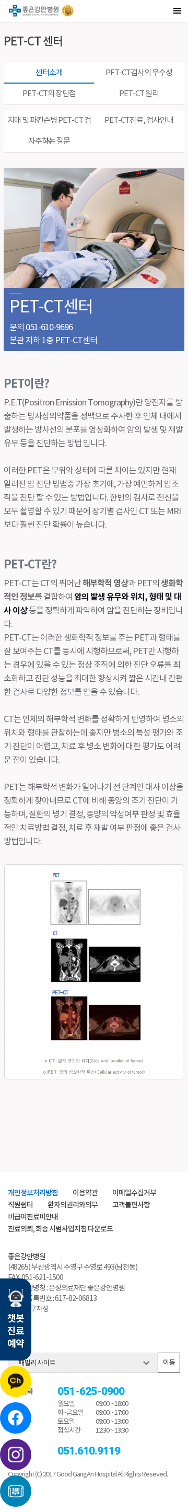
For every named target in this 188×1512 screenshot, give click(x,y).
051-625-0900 (90, 1391)
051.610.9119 (88, 1451)
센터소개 (49, 72)
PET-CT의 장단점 (49, 93)
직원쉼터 (20, 1205)
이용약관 (85, 1193)
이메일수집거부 (134, 1193)
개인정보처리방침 (33, 1193)
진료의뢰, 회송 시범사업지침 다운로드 (60, 1229)
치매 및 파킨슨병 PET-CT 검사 (49, 123)
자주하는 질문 (49, 141)
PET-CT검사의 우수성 (138, 72)
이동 (169, 1363)
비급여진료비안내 (33, 1217)
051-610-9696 (49, 327)
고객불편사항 (131, 1205)
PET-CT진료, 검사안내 (138, 120)
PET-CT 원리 (139, 93)
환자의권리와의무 (73, 1205)
